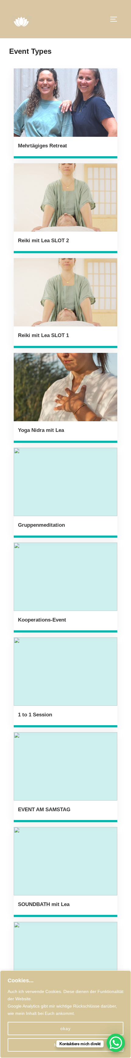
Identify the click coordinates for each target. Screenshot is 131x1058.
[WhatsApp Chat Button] (116, 1043)
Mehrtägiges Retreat (42, 146)
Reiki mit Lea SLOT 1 (43, 335)
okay (65, 1028)
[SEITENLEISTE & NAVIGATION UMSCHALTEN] (116, 19)
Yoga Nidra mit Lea (41, 430)
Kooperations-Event (42, 620)
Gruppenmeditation (41, 525)
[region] (65, 1014)
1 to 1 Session (35, 715)
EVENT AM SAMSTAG (44, 809)
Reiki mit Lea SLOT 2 (43, 240)
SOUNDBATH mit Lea (43, 904)
